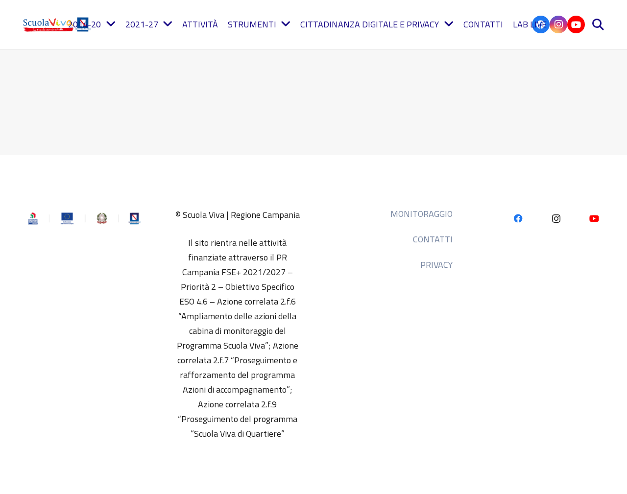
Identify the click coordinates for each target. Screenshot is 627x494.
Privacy (436, 264)
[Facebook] (518, 219)
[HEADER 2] (58, 24)
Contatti (433, 239)
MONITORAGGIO (421, 213)
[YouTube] (576, 24)
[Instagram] (558, 24)
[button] (598, 24)
